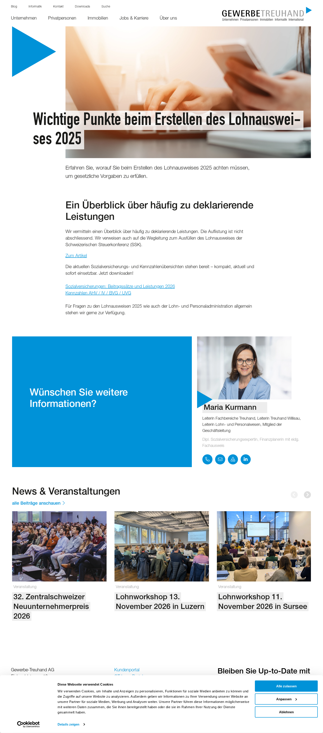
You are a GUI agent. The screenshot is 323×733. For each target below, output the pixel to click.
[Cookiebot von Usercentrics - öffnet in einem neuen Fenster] (28, 724)
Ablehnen (286, 712)
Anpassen (284, 699)
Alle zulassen (286, 686)
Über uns (168, 18)
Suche (106, 6)
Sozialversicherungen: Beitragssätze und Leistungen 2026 (120, 287)
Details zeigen (68, 724)
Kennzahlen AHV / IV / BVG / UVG (98, 293)
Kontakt (58, 6)
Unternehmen (24, 18)
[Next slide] (307, 494)
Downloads (82, 6)
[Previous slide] (294, 494)
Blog (14, 6)
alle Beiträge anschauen (36, 504)
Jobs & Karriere (134, 18)
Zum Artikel (76, 256)
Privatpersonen (62, 18)
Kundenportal (127, 670)
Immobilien (98, 18)
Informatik (35, 6)
